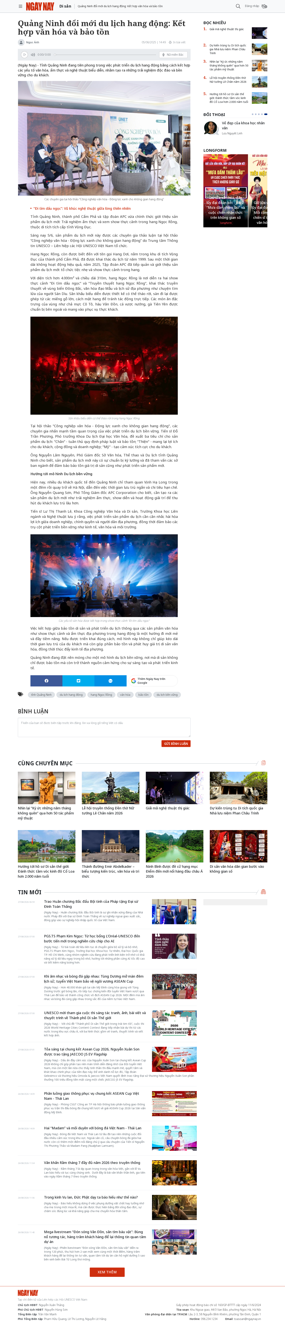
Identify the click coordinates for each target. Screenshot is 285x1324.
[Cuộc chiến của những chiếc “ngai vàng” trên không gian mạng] (211, 128)
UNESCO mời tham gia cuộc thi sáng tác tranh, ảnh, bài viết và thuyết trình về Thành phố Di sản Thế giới (95, 1015)
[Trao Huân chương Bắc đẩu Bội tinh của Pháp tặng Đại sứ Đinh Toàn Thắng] (174, 911)
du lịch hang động (71, 695)
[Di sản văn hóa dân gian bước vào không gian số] (238, 846)
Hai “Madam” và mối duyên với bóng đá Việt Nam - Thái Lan (92, 1128)
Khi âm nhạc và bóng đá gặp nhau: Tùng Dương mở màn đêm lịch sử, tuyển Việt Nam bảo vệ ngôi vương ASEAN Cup (93, 979)
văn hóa (125, 695)
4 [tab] (263, 114)
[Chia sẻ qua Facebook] (46, 680)
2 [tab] (257, 114)
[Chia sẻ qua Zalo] (110, 680)
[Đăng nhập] (264, 6)
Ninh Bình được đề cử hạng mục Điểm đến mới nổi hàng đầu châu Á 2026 (174, 871)
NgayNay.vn (40, 6)
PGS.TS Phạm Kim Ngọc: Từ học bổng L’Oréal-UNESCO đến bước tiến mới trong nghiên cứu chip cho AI (92, 938)
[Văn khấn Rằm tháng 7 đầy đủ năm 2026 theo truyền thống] (174, 1172)
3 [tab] (260, 114)
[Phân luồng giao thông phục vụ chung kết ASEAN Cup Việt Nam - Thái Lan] (174, 1103)
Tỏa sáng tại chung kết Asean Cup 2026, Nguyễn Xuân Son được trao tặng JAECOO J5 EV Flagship (91, 1051)
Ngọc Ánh (32, 42)
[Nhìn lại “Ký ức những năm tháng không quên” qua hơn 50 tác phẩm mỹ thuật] (259, 65)
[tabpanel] (235, 130)
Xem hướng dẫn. (167, 697)
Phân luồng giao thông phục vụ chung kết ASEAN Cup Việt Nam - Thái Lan (91, 1096)
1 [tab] (253, 114)
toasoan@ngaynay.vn (247, 1319)
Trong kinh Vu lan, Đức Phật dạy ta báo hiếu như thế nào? (91, 1197)
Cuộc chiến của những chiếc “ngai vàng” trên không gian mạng (244, 127)
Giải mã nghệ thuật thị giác (227, 29)
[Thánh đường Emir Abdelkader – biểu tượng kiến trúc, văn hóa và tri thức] (110, 846)
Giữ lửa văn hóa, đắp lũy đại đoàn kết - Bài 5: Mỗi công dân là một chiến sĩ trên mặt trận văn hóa (225, 212)
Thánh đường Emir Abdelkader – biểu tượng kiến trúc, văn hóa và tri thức (110, 871)
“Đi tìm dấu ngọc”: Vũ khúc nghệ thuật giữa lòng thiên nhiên (82, 208)
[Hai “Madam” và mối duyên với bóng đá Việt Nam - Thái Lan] (174, 1138)
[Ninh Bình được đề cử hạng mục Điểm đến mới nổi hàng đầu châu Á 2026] (174, 846)
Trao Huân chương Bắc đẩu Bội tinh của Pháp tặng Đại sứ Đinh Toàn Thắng (91, 904)
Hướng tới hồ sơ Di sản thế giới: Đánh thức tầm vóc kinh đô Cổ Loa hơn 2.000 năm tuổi (229, 98)
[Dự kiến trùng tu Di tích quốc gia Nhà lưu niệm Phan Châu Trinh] (259, 49)
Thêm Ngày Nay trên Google (151, 681)
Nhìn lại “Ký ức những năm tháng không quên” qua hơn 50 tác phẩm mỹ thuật (229, 65)
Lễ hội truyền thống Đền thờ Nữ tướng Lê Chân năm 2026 (228, 80)
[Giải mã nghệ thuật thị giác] (259, 33)
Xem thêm (107, 1272)
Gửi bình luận (176, 744)
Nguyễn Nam (230, 138)
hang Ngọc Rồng (101, 695)
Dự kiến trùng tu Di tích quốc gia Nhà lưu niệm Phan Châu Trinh (228, 49)
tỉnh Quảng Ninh (41, 695)
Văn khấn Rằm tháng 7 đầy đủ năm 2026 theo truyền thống (92, 1162)
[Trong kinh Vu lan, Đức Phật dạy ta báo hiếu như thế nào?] (174, 1207)
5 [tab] (266, 114)
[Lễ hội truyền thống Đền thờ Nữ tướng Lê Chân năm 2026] (259, 82)
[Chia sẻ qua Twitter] (78, 680)
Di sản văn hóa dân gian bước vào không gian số (237, 869)
